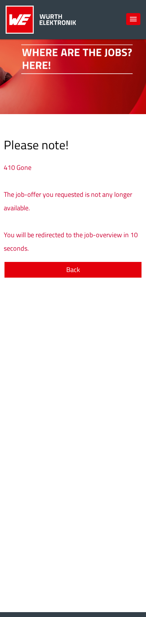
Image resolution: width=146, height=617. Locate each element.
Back (73, 270)
